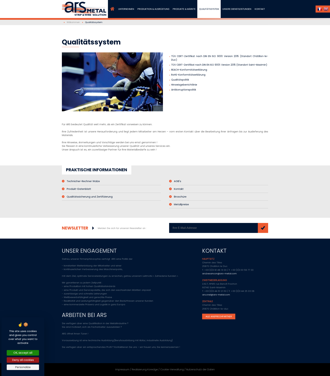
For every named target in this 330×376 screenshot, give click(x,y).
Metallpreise (181, 204)
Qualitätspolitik (180, 79)
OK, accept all (22, 353)
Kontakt (179, 189)
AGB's (177, 181)
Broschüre (180, 196)
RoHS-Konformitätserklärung (188, 74)
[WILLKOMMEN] (112, 9)
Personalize (23, 367)
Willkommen (73, 22)
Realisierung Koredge (145, 369)
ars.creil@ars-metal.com (216, 294)
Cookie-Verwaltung (172, 369)
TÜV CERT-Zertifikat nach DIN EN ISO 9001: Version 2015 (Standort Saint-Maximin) (219, 64)
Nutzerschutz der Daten (200, 369)
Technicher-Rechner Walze (83, 181)
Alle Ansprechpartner (219, 316)
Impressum (122, 369)
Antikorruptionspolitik (183, 89)
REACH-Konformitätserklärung (189, 69)
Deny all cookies (23, 360)
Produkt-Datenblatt (79, 189)
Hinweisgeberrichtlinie (184, 84)
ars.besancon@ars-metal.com (219, 273)
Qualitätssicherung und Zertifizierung (90, 196)
